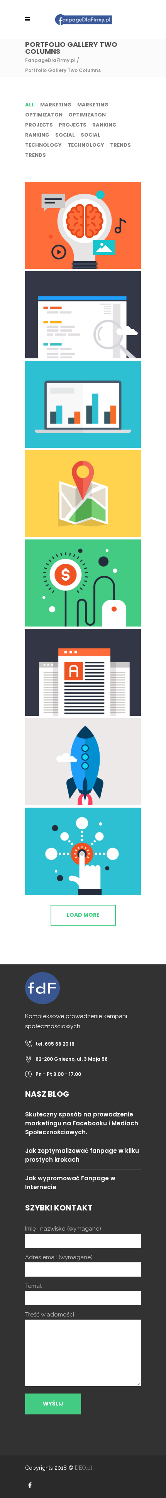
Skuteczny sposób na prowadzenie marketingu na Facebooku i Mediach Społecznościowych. (81, 1123)
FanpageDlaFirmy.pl (50, 60)
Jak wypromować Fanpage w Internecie (70, 1182)
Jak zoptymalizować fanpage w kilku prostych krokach (82, 1155)
